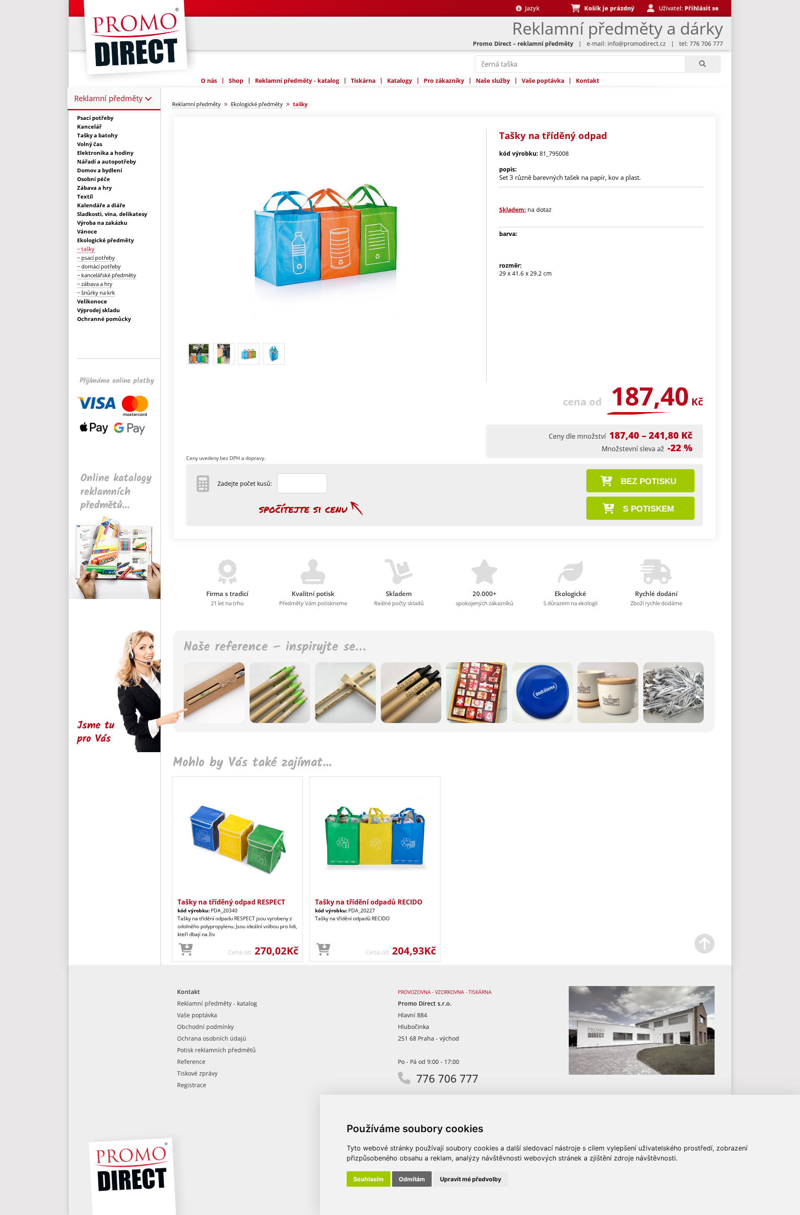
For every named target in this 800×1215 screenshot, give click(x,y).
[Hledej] (702, 64)
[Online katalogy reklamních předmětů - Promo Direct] (120, 597)
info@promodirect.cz (637, 43)
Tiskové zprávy (197, 1073)
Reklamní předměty (109, 98)
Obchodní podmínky (205, 1027)
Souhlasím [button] (368, 1179)
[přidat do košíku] (185, 949)
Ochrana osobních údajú (211, 1038)
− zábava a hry (94, 284)
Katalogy (399, 80)
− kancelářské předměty (106, 275)
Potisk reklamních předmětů (216, 1050)
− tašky (86, 249)
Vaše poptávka (543, 80)
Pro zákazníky (444, 80)
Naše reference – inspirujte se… (274, 647)
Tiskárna (363, 80)
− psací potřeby (96, 257)
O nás (209, 80)
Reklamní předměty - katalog (297, 80)
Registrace (191, 1085)
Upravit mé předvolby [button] (470, 1179)
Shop (236, 80)
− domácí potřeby (99, 266)
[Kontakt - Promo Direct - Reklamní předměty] (642, 1072)
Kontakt (587, 80)
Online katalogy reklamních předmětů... (116, 492)
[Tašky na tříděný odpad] (326, 336)
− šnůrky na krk (96, 292)
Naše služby (493, 80)
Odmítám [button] (412, 1179)
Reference (191, 1062)
